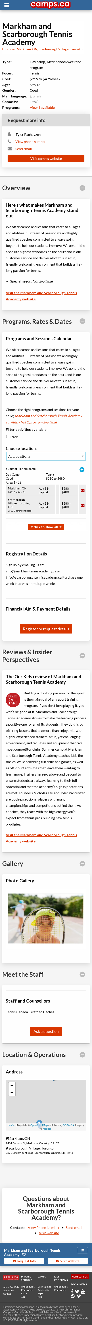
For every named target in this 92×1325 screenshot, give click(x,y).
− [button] (11, 1092)
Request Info (26, 1261)
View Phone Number (44, 1227)
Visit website (49, 1233)
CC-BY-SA (68, 1125)
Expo (40, 1293)
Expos (24, 1293)
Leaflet (11, 1125)
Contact (7, 1293)
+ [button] (11, 1085)
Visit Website (69, 1261)
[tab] (46, 188)
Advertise (8, 1290)
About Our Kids (11, 1287)
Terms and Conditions (33, 1317)
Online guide (28, 1286)
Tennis (14, 437)
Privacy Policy (74, 1317)
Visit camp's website (46, 158)
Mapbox (47, 1128)
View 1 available (42, 107)
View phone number (30, 141)
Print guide (27, 1290)
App (23, 1296)
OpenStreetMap (39, 1125)
